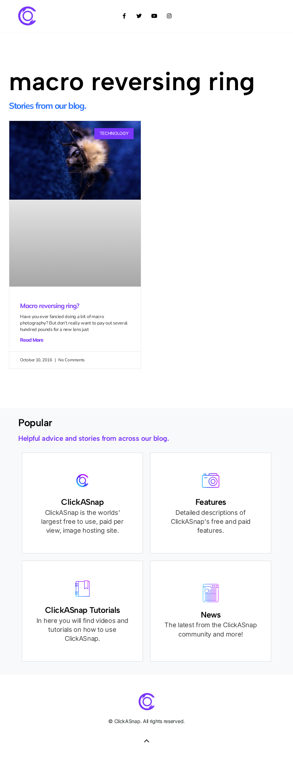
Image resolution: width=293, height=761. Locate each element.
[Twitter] (138, 16)
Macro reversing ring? (49, 306)
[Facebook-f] (123, 16)
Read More (31, 340)
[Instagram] (169, 16)
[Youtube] (154, 16)
